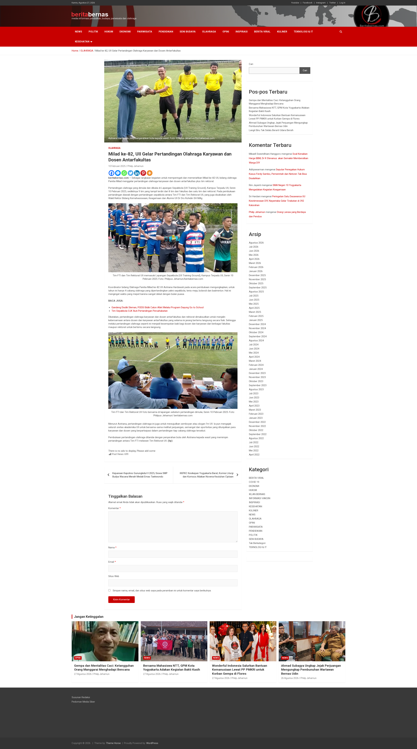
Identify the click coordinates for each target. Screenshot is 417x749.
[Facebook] (111, 173)
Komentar (114, 508)
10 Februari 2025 (117, 166)
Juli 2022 (253, 442)
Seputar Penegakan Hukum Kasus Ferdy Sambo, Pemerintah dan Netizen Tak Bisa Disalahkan (278, 174)
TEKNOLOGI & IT (303, 31)
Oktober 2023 (256, 381)
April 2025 (254, 307)
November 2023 (257, 377)
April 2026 (254, 259)
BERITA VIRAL (262, 31)
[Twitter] (130, 173)
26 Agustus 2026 (290, 678)
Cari (251, 64)
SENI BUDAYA (188, 31)
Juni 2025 (254, 299)
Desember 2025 (257, 275)
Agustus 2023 (256, 389)
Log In (342, 2)
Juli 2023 (253, 393)
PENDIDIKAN (166, 31)
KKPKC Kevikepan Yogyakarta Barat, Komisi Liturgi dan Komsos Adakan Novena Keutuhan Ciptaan (206, 475)
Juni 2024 (254, 348)
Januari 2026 (256, 271)
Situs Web (113, 576)
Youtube (295, 2)
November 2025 (257, 279)
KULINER (282, 31)
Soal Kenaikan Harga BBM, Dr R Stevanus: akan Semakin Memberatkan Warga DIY (278, 158)
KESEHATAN (82, 41)
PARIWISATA (144, 31)
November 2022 (257, 426)
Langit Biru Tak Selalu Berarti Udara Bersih (271, 130)
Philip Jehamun (136, 166)
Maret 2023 (255, 409)
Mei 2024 (254, 352)
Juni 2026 (254, 250)
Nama (112, 547)
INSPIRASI (242, 31)
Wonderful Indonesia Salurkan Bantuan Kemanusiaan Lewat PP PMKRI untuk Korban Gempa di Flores (239, 669)
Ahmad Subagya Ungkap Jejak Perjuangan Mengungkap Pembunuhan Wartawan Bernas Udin (311, 669)
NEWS (78, 31)
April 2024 (254, 356)
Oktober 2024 (256, 332)
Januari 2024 (256, 369)
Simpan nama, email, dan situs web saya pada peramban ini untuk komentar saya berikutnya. (162, 590)
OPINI (226, 31)
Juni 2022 (254, 446)
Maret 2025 (255, 312)
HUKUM (108, 31)
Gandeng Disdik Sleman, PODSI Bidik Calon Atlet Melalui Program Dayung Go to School (158, 307)
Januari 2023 (256, 417)
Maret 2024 (255, 360)
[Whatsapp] (124, 173)
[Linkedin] (137, 173)
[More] (149, 173)
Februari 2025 (256, 316)
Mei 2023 (254, 401)
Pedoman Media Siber (83, 701)
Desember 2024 (257, 324)
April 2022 (254, 454)
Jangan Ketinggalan (88, 617)
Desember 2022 (257, 422)
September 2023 (257, 385)
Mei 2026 (254, 254)
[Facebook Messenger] (118, 173)
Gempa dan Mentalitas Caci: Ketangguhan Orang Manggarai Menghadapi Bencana (104, 668)
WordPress (152, 743)
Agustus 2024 (256, 340)
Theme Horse (113, 743)
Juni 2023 (254, 397)
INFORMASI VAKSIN (259, 498)
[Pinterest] (143, 173)
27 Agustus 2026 (83, 674)
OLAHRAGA (209, 31)
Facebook (307, 2)
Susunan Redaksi (81, 697)
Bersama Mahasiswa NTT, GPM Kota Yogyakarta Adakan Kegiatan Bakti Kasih (171, 668)
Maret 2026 (255, 263)
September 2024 (257, 336)
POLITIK (93, 31)
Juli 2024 (253, 344)
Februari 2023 (256, 413)
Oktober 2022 (256, 430)
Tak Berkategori (257, 543)
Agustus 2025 (256, 291)
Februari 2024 (256, 364)
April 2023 (254, 405)
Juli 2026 (253, 246)
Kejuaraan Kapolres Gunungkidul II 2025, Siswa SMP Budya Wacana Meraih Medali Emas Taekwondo (139, 475)
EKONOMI (125, 31)
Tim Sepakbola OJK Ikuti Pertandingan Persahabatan (140, 310)
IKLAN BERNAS (257, 494)
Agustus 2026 (256, 242)
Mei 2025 (254, 303)
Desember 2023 (257, 373)
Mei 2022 (254, 450)
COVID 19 (254, 482)
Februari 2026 (256, 267)
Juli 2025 (253, 295)
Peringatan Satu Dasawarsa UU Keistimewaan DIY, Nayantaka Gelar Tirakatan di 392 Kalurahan (277, 201)
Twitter (332, 2)
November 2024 (257, 328)
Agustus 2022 (256, 438)
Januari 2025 (256, 320)
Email (112, 561)
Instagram (321, 2)
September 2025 (257, 287)
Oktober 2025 (256, 283)
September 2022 (257, 434)
